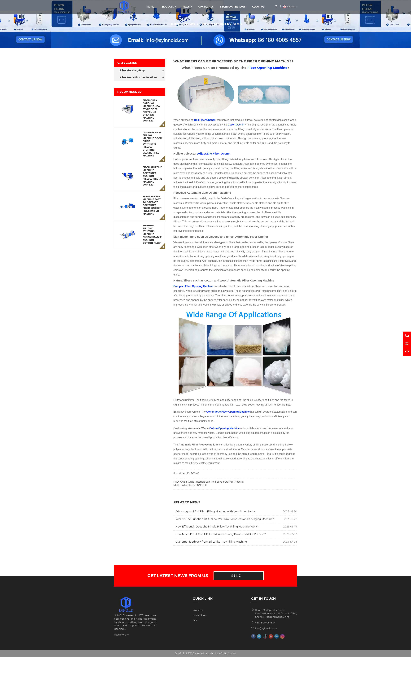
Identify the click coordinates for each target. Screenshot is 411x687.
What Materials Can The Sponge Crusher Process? (216, 481)
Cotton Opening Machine (224, 428)
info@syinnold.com (266, 628)
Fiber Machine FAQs (232, 6)
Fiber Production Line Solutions (138, 77)
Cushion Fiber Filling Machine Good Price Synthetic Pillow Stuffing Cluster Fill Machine (152, 144)
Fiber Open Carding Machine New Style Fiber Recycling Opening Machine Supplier (151, 110)
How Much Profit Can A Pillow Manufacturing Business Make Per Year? (220, 534)
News (186, 6)
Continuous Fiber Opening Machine (228, 411)
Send (236, 575)
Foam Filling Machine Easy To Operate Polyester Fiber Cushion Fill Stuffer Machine (152, 205)
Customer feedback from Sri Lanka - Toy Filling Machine (211, 541)
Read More (120, 634)
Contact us (206, 6)
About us (258, 6)
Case (195, 620)
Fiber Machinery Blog (220, 24)
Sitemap (232, 653)
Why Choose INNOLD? (194, 485)
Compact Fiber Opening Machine (193, 286)
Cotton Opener (236, 124)
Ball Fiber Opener (204, 120)
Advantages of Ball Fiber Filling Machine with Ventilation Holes (215, 511)
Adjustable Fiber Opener (214, 153)
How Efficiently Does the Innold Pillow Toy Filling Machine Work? (217, 526)
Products (167, 6)
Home (150, 6)
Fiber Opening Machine (267, 68)
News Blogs (199, 615)
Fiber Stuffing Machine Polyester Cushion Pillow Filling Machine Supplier (152, 176)
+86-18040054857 (265, 622)
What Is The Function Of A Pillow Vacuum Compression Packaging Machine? (224, 519)
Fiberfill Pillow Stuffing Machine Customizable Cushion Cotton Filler (152, 234)
